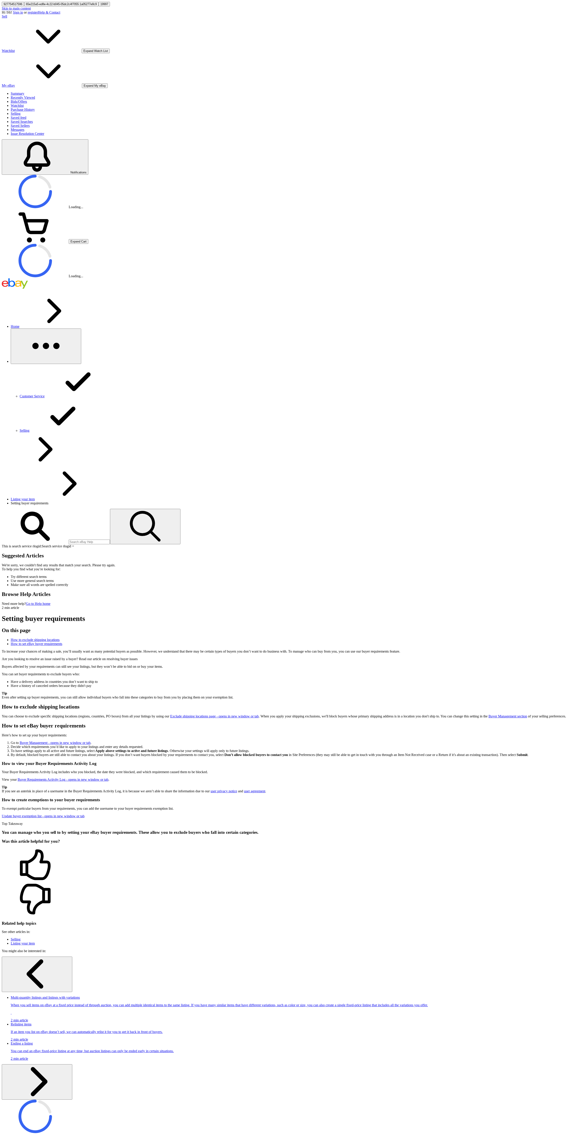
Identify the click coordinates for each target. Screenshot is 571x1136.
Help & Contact (49, 12)
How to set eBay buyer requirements (36, 644)
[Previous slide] (37, 974)
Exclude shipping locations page (214, 716)
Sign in (18, 12)
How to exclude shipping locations (35, 640)
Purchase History (23, 109)
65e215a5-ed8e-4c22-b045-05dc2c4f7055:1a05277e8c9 (61, 4)
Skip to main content (16, 8)
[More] (46, 346)
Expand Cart (78, 241)
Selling (16, 113)
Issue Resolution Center (27, 134)
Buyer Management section (507, 716)
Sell (4, 16)
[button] (285, 865)
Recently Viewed (23, 97)
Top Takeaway (12, 824)
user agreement (254, 791)
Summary (17, 93)
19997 (104, 4)
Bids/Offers (19, 101)
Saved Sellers (20, 125)
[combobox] (89, 542)
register (33, 12)
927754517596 (13, 4)
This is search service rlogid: (22, 546)
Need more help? (14, 604)
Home (15, 326)
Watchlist (17, 105)
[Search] (145, 526)
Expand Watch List (95, 51)
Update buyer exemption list (43, 816)
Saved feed (18, 117)
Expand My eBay (95, 85)
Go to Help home (38, 604)
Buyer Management (55, 743)
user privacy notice (224, 791)
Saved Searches (22, 121)
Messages (17, 129)
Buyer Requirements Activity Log (63, 779)
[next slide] (37, 1082)
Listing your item (23, 499)
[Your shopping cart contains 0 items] (35, 241)
